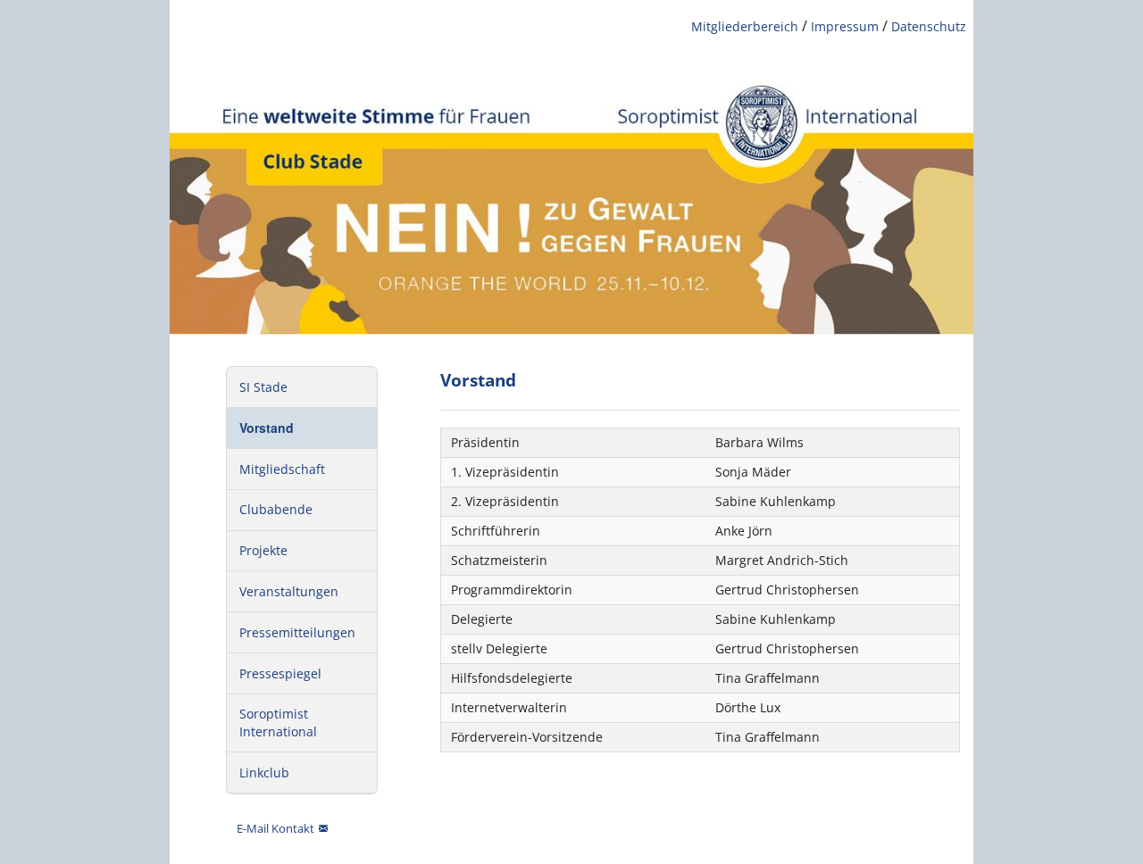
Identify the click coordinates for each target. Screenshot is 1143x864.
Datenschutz (928, 26)
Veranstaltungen (288, 591)
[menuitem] (302, 387)
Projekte (263, 550)
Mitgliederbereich (744, 26)
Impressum (845, 26)
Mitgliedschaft (282, 469)
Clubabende (276, 509)
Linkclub (264, 772)
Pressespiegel (280, 673)
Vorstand (266, 427)
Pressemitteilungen (297, 632)
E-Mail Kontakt (274, 828)
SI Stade (263, 386)
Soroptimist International (278, 722)
